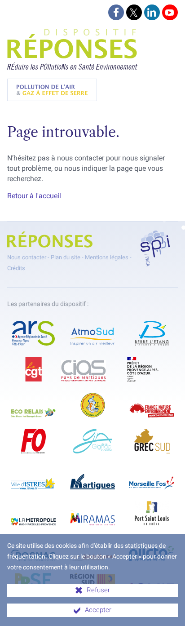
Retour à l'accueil (34, 195)
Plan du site (65, 257)
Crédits (16, 268)
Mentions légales (106, 257)
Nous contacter (26, 257)
